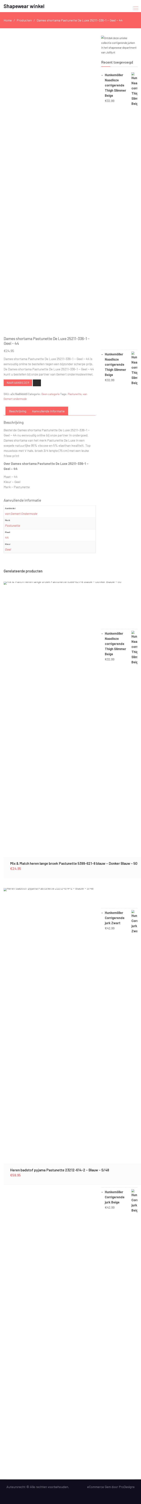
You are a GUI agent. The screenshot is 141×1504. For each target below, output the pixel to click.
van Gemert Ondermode (21, 513)
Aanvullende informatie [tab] (48, 411)
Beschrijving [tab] (17, 411)
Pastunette (75, 394)
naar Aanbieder (18, 382)
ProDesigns (127, 1487)
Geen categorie (50, 394)
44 (7, 537)
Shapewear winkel (24, 6)
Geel (8, 549)
